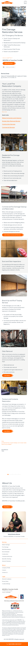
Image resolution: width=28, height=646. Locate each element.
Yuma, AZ (3, 76)
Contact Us (4, 572)
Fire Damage (5, 547)
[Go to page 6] (15, 474)
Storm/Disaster (5, 551)
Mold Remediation (6, 549)
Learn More (7, 375)
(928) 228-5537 (9, 63)
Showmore (4, 111)
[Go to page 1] (8, 474)
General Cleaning (6, 561)
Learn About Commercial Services (12, 234)
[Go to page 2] (9, 474)
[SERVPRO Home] (7, 2)
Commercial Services (8, 127)
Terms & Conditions (6, 579)
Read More (7, 507)
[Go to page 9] (20, 474)
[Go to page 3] (11, 474)
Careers (4, 570)
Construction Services (8, 124)
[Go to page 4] (12, 474)
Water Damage (6, 544)
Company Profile (6, 567)
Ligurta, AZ (20, 76)
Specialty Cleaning (6, 558)
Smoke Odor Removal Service (11, 121)
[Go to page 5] (14, 474)
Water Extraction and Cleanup (11, 118)
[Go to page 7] (17, 474)
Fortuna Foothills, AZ (11, 76)
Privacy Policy (5, 581)
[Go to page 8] (18, 474)
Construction (5, 554)
